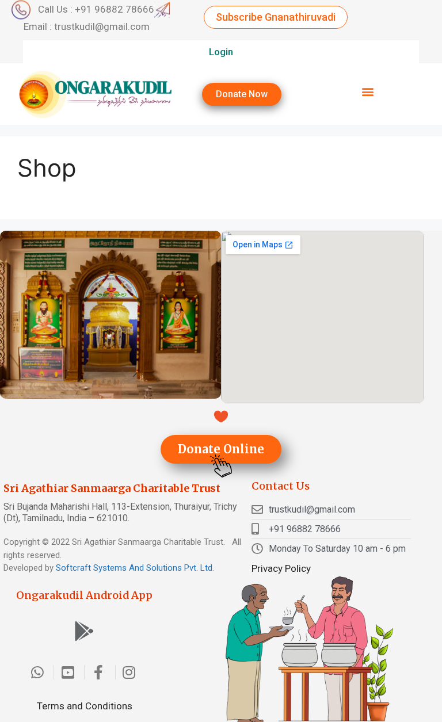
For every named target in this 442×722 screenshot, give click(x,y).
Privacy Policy (281, 568)
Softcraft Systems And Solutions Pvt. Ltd (134, 568)
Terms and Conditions (84, 706)
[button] (276, 17)
